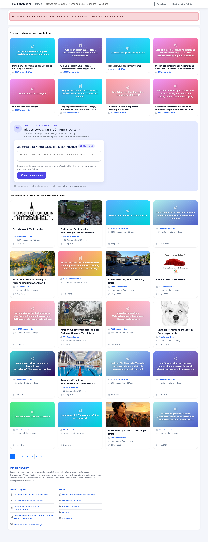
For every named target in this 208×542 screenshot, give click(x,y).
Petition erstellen (33, 175)
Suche (105, 4)
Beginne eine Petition (182, 4)
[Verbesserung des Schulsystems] (128, 55)
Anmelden (162, 4)
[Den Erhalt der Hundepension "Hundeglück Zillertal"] (128, 97)
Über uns (91, 4)
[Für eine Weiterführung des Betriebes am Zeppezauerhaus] (32, 56)
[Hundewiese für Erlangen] (32, 96)
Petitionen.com (21, 3)
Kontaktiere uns (77, 4)
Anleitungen (18, 489)
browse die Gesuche (56, 4)
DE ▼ (40, 4)
